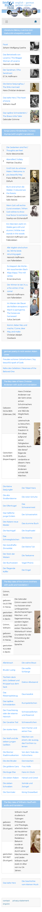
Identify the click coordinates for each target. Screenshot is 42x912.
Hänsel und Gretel (30, 778)
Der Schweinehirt (29, 515)
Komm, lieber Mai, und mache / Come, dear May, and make (17, 328)
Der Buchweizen (10, 563)
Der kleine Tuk (28, 547)
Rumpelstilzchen (29, 703)
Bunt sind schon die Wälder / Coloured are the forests (16, 190)
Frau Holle (26, 766)
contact (6, 901)
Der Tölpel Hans (29, 488)
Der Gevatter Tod (10, 722)
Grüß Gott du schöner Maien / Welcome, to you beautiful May (16, 171)
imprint (6, 904)
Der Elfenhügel (9, 506)
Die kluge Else (9, 772)
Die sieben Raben (11, 778)
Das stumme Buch (30, 523)
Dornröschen (27, 761)
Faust (5, 44)
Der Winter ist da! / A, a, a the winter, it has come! (17, 288)
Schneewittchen (29, 722)
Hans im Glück (28, 772)
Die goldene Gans (11, 766)
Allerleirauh (8, 663)
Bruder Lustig (9, 670)
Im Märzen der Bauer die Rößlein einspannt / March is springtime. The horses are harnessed (17, 309)
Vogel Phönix (27, 563)
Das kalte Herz (9, 883)
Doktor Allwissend (30, 682)
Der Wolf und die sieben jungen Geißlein (10, 741)
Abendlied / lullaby (14, 159)
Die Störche (27, 538)
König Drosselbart (30, 792)
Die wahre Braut (29, 663)
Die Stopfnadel (28, 531)
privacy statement (21, 901)
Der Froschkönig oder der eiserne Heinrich (10, 713)
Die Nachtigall (9, 531)
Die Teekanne (28, 555)
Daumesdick (27, 694)
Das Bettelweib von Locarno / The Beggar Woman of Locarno (12, 58)
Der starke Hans (10, 729)
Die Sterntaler (9, 792)
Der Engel (26, 570)
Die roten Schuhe (30, 497)
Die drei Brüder (10, 761)
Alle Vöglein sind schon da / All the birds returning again (17, 251)
